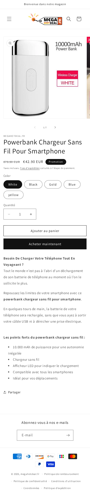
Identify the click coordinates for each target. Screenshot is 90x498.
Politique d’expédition (57, 488)
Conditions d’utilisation (66, 481)
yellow (13, 195)
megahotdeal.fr (30, 474)
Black (33, 184)
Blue (72, 184)
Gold (53, 184)
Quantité (9, 205)
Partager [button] (14, 392)
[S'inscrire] (68, 435)
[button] (9, 19)
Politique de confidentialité (30, 481)
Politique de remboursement (61, 474)
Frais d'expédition (30, 168)
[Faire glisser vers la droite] (55, 127)
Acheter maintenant (45, 244)
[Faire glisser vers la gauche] (35, 127)
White (12, 184)
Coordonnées (31, 488)
